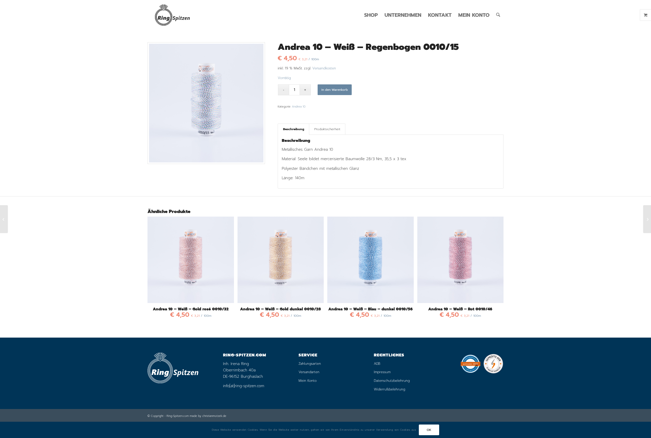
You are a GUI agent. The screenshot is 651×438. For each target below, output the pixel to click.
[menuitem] (371, 15)
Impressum (382, 372)
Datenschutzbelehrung (392, 380)
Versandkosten (324, 68)
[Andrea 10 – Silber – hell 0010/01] (4, 219)
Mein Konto (308, 380)
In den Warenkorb (334, 89)
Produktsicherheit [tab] (327, 129)
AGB (377, 363)
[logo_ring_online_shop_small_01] (172, 15)
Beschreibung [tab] (293, 129)
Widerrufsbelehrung (389, 389)
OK (429, 430)
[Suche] (498, 15)
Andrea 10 (298, 106)
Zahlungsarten (310, 363)
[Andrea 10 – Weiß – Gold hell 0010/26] (647, 219)
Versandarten (309, 372)
